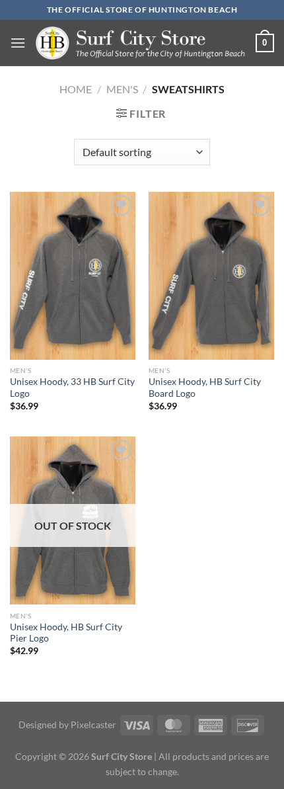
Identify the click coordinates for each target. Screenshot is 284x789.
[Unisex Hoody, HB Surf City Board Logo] (211, 276)
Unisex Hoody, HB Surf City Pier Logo (66, 633)
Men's (122, 89)
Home (75, 89)
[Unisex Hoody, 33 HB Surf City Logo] (72, 276)
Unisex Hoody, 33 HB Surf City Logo (72, 387)
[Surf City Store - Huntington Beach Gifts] (141, 43)
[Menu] (18, 42)
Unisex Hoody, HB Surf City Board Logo (205, 387)
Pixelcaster (93, 724)
